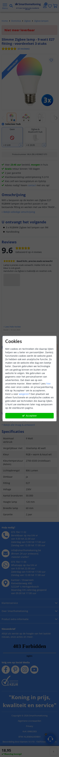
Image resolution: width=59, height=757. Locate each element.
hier (48, 383)
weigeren (24, 394)
